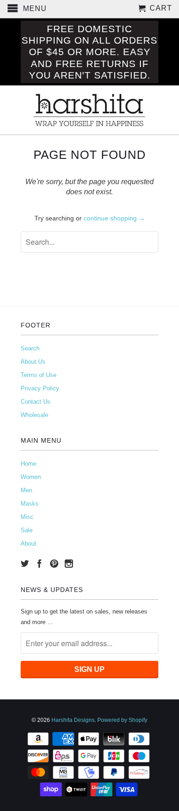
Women (31, 476)
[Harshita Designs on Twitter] (25, 563)
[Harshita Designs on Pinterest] (54, 563)
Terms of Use (38, 375)
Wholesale (34, 414)
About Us (33, 361)
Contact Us (35, 401)
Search (30, 348)
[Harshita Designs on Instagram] (69, 563)
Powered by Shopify (122, 720)
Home (28, 463)
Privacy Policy (40, 388)
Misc (27, 516)
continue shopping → (114, 218)
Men (26, 490)
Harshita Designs (73, 720)
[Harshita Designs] (89, 110)
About (28, 543)
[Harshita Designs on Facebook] (39, 563)
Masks (30, 503)
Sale (27, 530)
